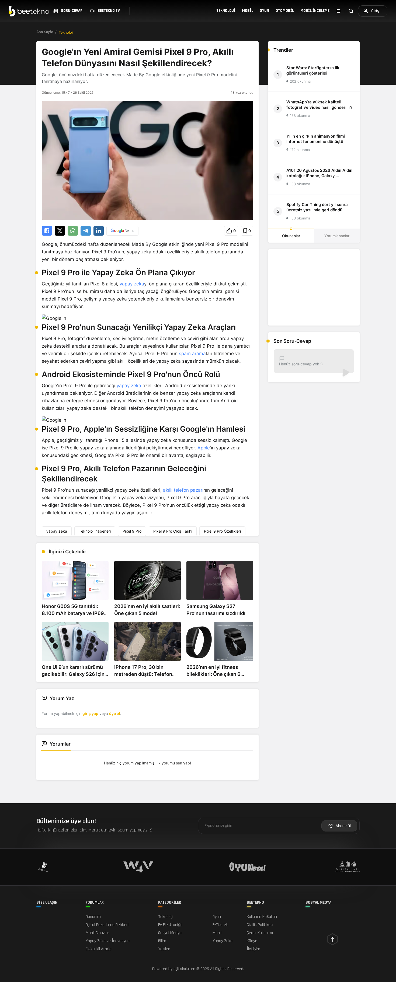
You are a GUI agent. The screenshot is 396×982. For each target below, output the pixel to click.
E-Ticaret (220, 925)
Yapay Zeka (222, 941)
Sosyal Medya (170, 933)
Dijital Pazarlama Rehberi (107, 925)
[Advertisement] (314, 287)
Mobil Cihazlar (97, 933)
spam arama (192, 353)
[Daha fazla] (338, 11)
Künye (252, 941)
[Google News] (122, 231)
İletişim (253, 949)
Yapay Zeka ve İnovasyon (108, 941)
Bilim (162, 941)
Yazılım (164, 949)
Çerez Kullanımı (260, 933)
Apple (203, 447)
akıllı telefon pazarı (183, 490)
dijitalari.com (184, 969)
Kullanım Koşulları (262, 917)
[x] (60, 231)
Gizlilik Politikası (260, 925)
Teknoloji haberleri (95, 531)
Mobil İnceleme (314, 10)
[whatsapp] (73, 231)
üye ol (114, 713)
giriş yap (90, 713)
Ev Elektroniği (170, 925)
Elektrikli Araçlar (99, 949)
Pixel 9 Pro (132, 531)
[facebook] (47, 231)
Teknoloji (225, 10)
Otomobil (285, 10)
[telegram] (86, 231)
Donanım (93, 917)
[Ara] (351, 11)
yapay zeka (132, 283)
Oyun (264, 10)
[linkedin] (98, 231)
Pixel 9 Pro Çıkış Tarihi (172, 531)
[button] (231, 231)
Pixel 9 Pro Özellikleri (222, 531)
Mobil (247, 10)
